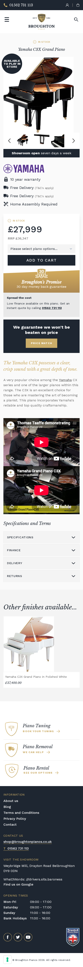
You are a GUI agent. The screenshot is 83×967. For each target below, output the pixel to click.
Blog (7, 807)
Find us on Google (18, 884)
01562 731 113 (52, 308)
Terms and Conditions (21, 813)
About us (10, 801)
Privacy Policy (14, 819)
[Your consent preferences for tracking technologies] (7, 960)
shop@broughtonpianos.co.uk (27, 842)
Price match (41, 343)
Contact (10, 824)
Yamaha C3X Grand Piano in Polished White (36, 676)
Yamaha (65, 380)
